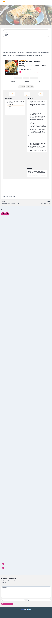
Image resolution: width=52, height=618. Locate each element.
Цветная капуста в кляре (46, 202)
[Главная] (14, 12)
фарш (10, 196)
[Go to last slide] (3, 213)
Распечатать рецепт (25, 71)
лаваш (4, 196)
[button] (23, 101)
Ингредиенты (7, 33)
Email (28, 600)
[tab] (3, 563)
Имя (3, 600)
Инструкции (6, 34)
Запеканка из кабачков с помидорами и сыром (10, 202)
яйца (14, 196)
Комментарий (4, 587)
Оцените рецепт (4, 582)
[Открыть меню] (50, 2)
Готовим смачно (24, 18)
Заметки (6, 35)
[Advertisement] (26, 44)
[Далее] (7, 213)
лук (7, 196)
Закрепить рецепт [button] (36, 71)
